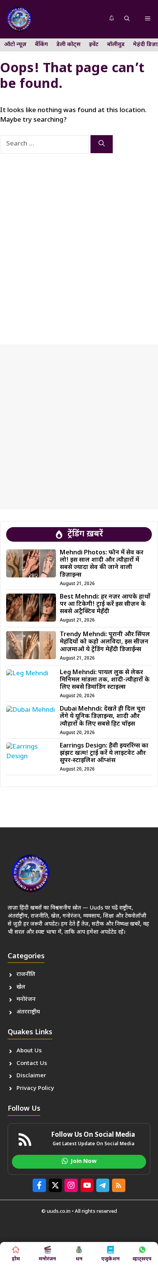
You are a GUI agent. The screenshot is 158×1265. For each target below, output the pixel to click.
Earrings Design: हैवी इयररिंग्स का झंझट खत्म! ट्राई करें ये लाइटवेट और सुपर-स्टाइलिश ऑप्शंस (104, 753)
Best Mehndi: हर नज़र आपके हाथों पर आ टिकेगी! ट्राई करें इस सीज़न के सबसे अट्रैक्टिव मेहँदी (105, 604)
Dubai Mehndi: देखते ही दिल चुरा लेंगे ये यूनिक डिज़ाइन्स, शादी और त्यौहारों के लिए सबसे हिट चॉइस (102, 716)
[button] (127, 19)
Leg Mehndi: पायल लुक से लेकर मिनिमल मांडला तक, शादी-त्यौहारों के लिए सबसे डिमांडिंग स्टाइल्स (105, 680)
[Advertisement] (79, 242)
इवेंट (94, 44)
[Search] (102, 144)
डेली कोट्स (68, 44)
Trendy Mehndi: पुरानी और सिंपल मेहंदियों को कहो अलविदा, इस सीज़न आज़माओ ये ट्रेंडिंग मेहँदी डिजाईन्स (105, 642)
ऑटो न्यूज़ (15, 44)
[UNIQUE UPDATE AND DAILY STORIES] (19, 19)
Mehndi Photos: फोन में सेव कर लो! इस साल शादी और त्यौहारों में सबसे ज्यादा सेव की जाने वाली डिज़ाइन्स (101, 564)
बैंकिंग (41, 44)
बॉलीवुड (116, 44)
